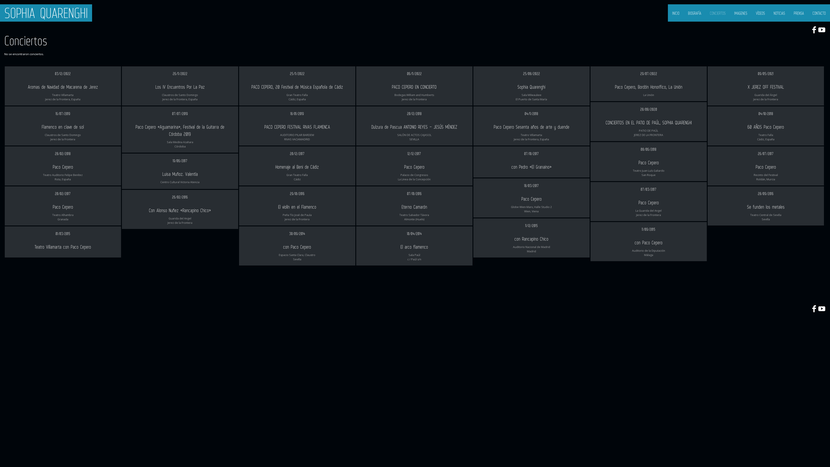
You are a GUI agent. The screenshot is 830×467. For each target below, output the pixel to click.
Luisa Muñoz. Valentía (180, 174)
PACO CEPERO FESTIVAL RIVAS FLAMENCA (297, 126)
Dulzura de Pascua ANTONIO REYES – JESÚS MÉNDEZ (414, 126)
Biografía (694, 13)
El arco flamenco (414, 246)
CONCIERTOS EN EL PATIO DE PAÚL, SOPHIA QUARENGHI (649, 122)
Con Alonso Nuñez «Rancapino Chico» (180, 210)
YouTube (822, 30)
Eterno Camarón (414, 206)
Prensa (799, 13)
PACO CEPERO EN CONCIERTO (414, 86)
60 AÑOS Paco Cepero (765, 126)
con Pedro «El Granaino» (531, 166)
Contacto (819, 13)
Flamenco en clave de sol (63, 126)
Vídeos (760, 13)
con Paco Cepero (648, 242)
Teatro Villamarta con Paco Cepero (63, 246)
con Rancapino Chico (531, 238)
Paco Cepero (648, 162)
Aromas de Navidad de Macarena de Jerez (63, 86)
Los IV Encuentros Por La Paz (180, 86)
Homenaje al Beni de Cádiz (297, 166)
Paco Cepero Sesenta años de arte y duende (531, 126)
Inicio (675, 13)
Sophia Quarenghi (46, 13)
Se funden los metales (766, 206)
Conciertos (718, 13)
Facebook (814, 30)
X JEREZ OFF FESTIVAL (766, 86)
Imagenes (740, 13)
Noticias (779, 13)
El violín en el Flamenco (297, 206)
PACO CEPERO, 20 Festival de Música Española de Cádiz (297, 86)
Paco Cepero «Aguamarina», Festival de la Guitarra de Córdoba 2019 (180, 130)
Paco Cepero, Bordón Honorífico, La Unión (648, 86)
